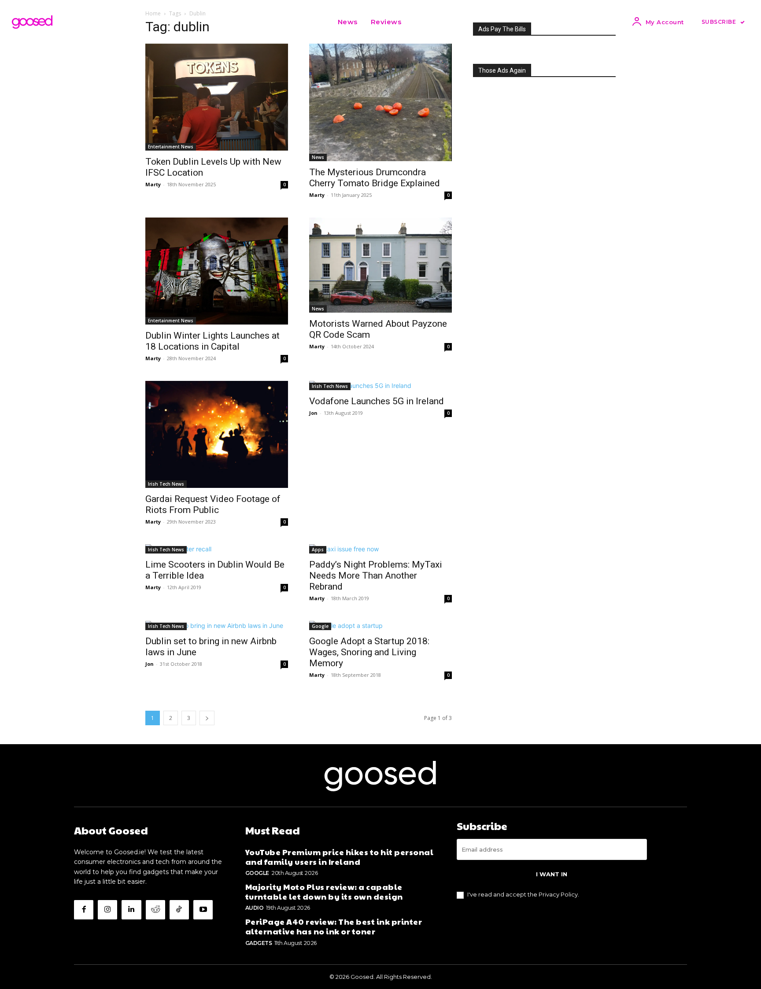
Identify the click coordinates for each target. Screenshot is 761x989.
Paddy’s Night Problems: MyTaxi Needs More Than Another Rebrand (375, 575)
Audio (254, 907)
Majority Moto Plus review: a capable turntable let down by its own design (324, 891)
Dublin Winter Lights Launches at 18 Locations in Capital (212, 341)
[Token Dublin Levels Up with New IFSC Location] (216, 97)
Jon (313, 413)
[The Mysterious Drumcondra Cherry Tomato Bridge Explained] (380, 102)
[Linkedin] (131, 909)
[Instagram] (107, 909)
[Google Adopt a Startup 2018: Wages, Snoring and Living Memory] (380, 625)
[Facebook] (83, 909)
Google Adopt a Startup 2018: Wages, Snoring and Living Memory (369, 652)
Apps (318, 549)
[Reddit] (155, 909)
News (318, 157)
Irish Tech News (166, 484)
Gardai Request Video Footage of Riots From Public (213, 504)
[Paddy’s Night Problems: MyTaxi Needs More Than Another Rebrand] (380, 549)
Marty (153, 184)
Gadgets (258, 943)
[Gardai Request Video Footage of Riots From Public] (216, 434)
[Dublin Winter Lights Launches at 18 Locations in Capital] (216, 271)
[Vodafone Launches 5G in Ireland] (380, 385)
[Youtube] (203, 909)
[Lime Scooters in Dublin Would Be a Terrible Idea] (216, 549)
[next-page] (206, 718)
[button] (419, 22)
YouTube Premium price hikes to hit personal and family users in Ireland (339, 856)
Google (320, 626)
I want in (551, 874)
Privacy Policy (558, 894)
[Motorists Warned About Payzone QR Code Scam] (380, 265)
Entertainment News (170, 147)
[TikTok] (179, 909)
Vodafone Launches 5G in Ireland (376, 401)
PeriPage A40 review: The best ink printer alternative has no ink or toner (333, 926)
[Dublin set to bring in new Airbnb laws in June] (216, 625)
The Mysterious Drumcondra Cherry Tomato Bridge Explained (374, 177)
